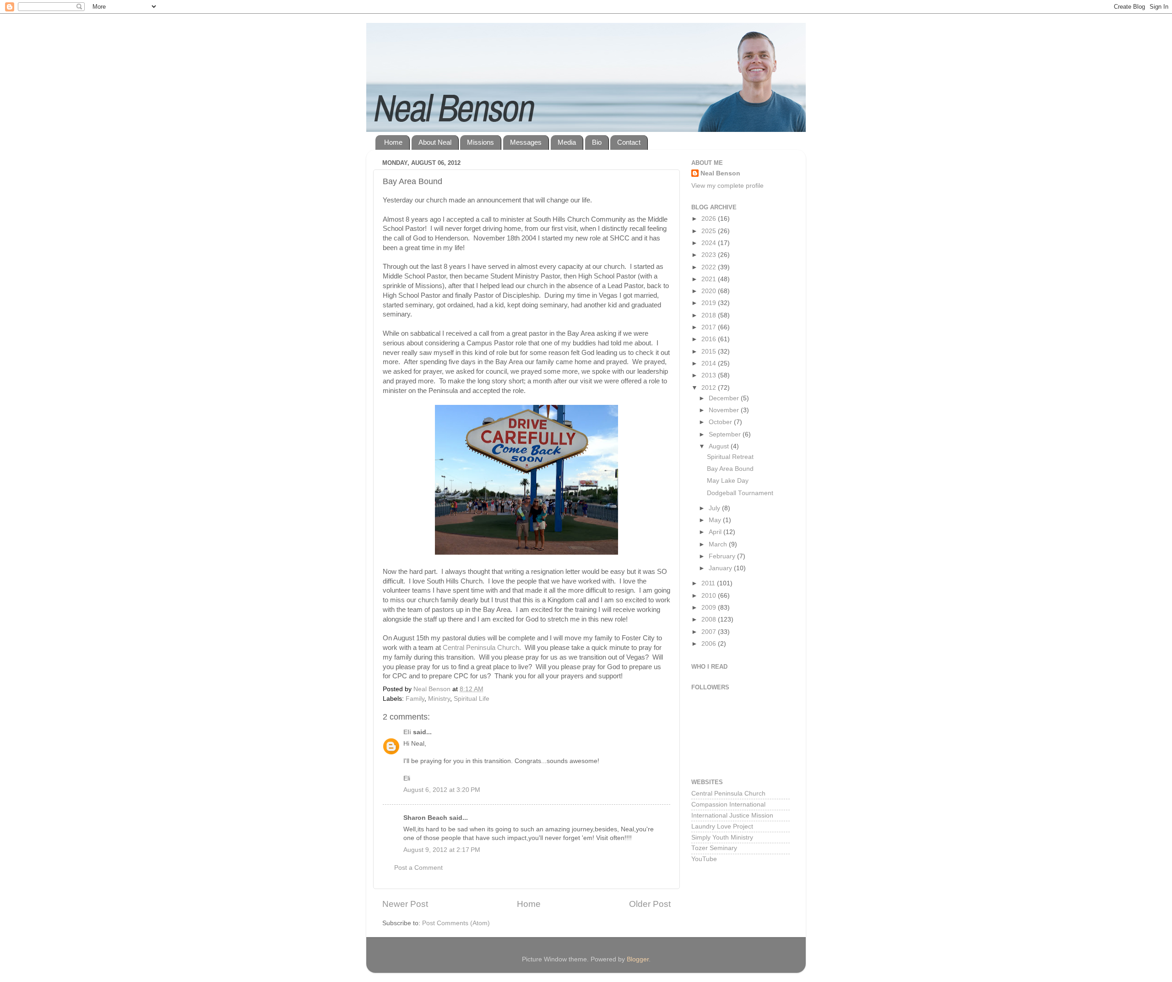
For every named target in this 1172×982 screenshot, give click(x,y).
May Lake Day (728, 480)
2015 (709, 351)
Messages (526, 142)
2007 (709, 631)
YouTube (704, 859)
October (721, 422)
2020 (709, 291)
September (726, 434)
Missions (480, 142)
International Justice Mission (732, 815)
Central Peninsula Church (481, 647)
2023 (709, 254)
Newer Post (405, 904)
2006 (709, 643)
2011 (709, 583)
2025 (709, 231)
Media (567, 142)
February (723, 556)
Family (415, 698)
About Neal (434, 142)
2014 (709, 363)
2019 (709, 303)
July (715, 508)
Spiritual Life (471, 698)
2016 (709, 339)
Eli (407, 732)
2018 (709, 315)
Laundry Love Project (722, 826)
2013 (709, 375)
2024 (709, 243)
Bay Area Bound (730, 468)
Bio (597, 142)
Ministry (439, 698)
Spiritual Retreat (730, 456)
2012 (709, 387)
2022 (709, 267)
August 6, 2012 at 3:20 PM (441, 789)
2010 (709, 595)
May (716, 520)
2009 (709, 607)
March (719, 544)
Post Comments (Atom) (456, 923)
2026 (709, 218)
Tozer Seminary (714, 848)
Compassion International (728, 804)
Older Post (650, 904)
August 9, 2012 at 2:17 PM (441, 849)
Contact (628, 142)
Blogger (638, 959)
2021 (709, 279)
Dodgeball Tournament (740, 493)
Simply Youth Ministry (722, 837)
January (721, 568)
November (725, 410)
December (725, 398)
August (720, 446)
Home (393, 142)
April (716, 532)
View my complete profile (727, 185)
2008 (709, 619)
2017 (709, 327)
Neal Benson (720, 173)
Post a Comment (418, 867)
